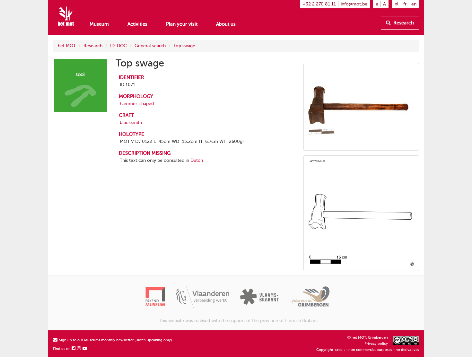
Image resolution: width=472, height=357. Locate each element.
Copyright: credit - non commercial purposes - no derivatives (367, 350)
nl (396, 4)
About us (226, 24)
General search (150, 45)
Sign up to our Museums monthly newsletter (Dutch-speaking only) (115, 340)
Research (403, 23)
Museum (99, 24)
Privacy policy (376, 344)
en (413, 4)
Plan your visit (181, 24)
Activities (137, 24)
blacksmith (131, 122)
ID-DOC (118, 45)
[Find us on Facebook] (74, 349)
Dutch (196, 160)
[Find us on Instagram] (79, 349)
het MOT (67, 45)
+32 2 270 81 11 (319, 4)
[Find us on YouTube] (85, 349)
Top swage (184, 45)
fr (404, 4)
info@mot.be (354, 4)
